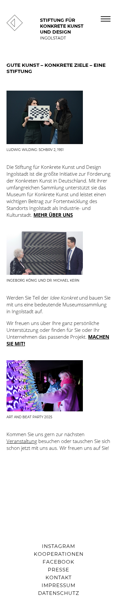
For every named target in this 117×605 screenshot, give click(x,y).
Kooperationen (59, 554)
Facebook (58, 562)
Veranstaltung (21, 441)
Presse (58, 570)
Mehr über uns (53, 215)
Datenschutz (58, 593)
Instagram (58, 546)
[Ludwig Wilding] (58, 117)
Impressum (58, 585)
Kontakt (59, 577)
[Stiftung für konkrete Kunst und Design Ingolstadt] (14, 29)
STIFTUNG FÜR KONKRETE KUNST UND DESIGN (62, 28)
